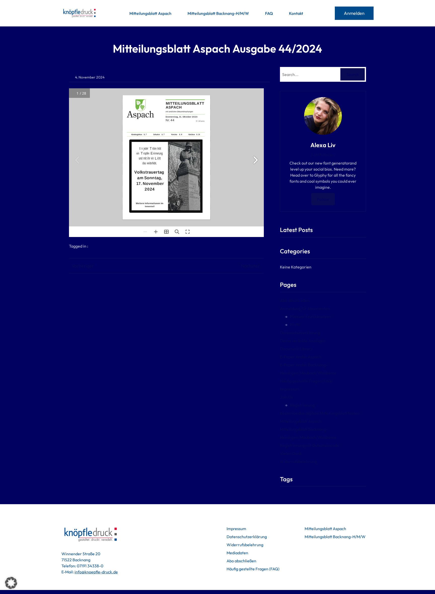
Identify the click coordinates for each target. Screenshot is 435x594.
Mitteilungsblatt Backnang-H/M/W (335, 536)
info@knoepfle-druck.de (96, 571)
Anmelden (354, 13)
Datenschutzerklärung (300, 332)
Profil (295, 324)
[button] (11, 583)
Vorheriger (83, 266)
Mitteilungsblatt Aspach (300, 421)
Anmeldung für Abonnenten (305, 308)
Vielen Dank (291, 453)
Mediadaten (237, 552)
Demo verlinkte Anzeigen (302, 340)
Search (352, 74)
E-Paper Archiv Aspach (300, 356)
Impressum (290, 388)
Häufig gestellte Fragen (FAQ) (306, 380)
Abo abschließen (295, 300)
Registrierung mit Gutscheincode (309, 445)
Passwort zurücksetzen (310, 316)
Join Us (286, 397)
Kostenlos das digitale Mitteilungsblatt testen (319, 413)
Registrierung (302, 405)
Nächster (250, 266)
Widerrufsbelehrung (298, 461)
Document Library (296, 348)
